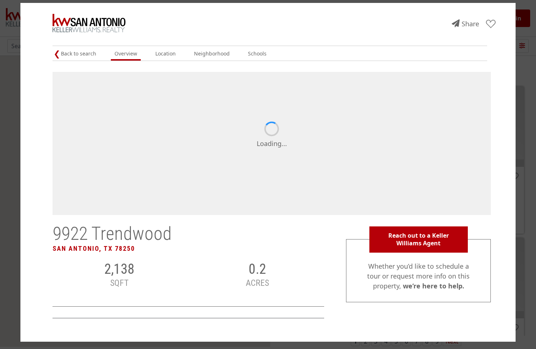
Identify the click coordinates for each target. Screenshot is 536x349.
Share (470, 23)
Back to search (78, 53)
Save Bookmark (491, 24)
